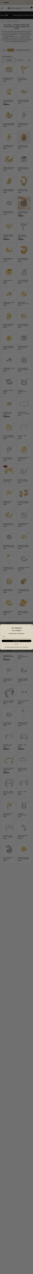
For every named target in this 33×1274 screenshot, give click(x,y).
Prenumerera (16, 640)
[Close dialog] (31, 625)
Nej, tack (16, 644)
